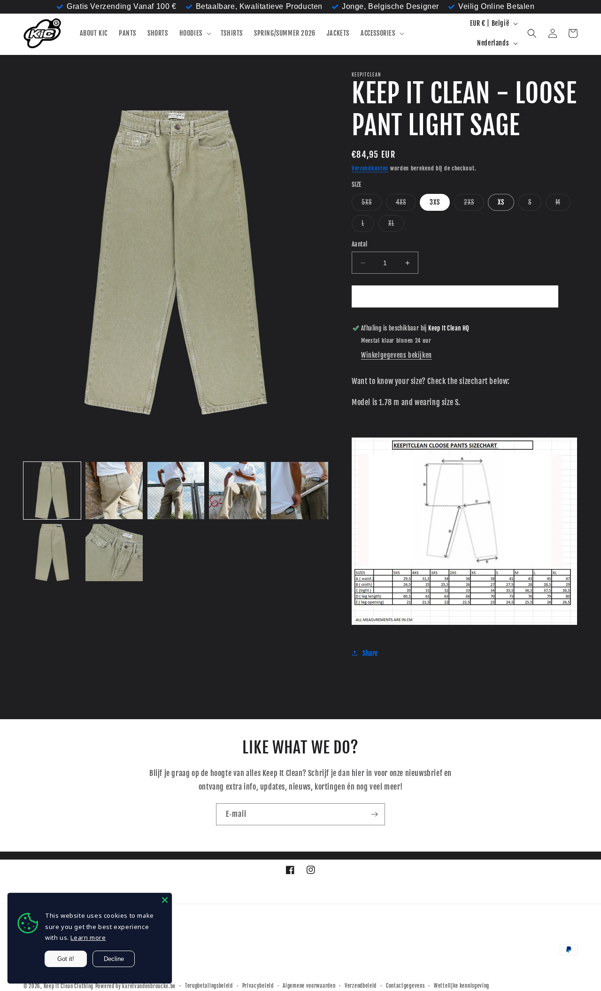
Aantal (359, 244)
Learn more (88, 937)
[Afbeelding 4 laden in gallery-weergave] (237, 490)
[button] (194, 33)
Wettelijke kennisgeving (461, 986)
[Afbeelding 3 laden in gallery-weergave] (176, 490)
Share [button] (370, 653)
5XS (372, 204)
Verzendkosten (370, 168)
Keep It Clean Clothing (68, 986)
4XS (406, 204)
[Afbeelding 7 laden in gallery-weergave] (114, 552)
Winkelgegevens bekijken (396, 355)
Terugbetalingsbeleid (209, 986)
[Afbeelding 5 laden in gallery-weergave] (299, 490)
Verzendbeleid (361, 986)
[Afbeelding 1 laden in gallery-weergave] (52, 490)
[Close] (165, 900)
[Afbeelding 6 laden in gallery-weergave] (52, 552)
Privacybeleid (258, 986)
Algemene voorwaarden (309, 986)
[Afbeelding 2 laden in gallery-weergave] (114, 490)
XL (396, 225)
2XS (474, 204)
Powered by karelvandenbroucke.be (135, 986)
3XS (435, 202)
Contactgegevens (405, 986)
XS (501, 202)
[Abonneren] (374, 814)
